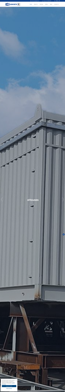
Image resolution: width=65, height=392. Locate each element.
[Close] (16, 380)
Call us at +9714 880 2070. (47, 0)
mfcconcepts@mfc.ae (35, 0)
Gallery (46, 4)
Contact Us (56, 4)
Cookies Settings (9, 388)
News (51, 4)
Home (31, 4)
